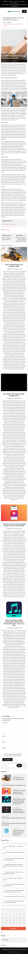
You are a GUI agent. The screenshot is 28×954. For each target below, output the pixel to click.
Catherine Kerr (10, 269)
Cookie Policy (17, 1)
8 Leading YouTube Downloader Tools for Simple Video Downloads (19, 811)
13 (13, 917)
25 (6, 922)
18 (6, 920)
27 (13, 922)
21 (17, 920)
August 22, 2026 (18, 528)
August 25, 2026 (18, 398)
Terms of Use (14, 3)
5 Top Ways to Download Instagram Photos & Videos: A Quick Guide (14, 525)
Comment (4, 722)
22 (20, 920)
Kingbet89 (3, 945)
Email (3, 742)
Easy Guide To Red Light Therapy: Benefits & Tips (14, 394)
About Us (5, 1)
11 (6, 917)
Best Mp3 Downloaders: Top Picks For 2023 (15, 896)
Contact (10, 1)
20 (13, 920)
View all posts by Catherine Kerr (9, 224)
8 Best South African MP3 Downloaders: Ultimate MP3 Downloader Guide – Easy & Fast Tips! (14, 622)
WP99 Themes (15, 952)
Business (4, 52)
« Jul (2, 932)
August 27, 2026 (18, 269)
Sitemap (23, 1)
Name (4, 736)
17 (2, 920)
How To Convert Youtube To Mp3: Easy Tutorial (13, 818)
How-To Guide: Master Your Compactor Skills (14, 265)
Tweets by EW (5, 939)
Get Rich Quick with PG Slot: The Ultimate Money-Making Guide (20, 238)
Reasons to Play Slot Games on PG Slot (6, 237)
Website (4, 748)
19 (9, 920)
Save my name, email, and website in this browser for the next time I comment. (13, 754)
